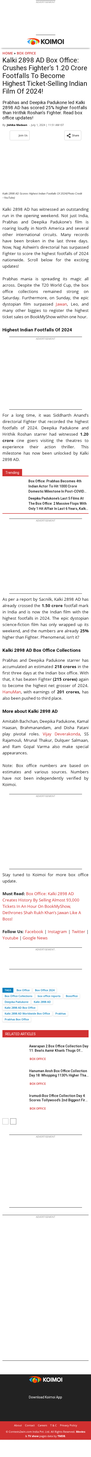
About (18, 1425)
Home (7, 53)
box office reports (49, 996)
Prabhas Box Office (17, 1019)
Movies (80, 1431)
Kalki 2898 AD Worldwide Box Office (27, 1013)
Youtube (10, 938)
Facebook (34, 931)
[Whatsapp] (22, 981)
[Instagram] (39, 1389)
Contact (30, 1425)
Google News (35, 938)
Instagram (57, 931)
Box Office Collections (18, 996)
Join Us (23, 135)
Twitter (78, 931)
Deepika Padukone (16, 1002)
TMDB (61, 1436)
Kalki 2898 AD (42, 1002)
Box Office (26, 53)
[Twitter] (14, 981)
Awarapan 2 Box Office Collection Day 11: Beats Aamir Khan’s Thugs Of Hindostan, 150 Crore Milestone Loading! (58, 1048)
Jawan (61, 304)
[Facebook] (6, 981)
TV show (33, 1436)
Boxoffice (72, 996)
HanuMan (11, 692)
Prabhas (60, 1013)
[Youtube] (59, 1389)
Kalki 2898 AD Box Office (20, 1007)
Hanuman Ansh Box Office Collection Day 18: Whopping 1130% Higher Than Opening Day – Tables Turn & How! (58, 1073)
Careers (42, 1425)
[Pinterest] (46, 1389)
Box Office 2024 (45, 990)
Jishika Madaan (17, 125)
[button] (72, 135)
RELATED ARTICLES (20, 1034)
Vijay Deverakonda (61, 734)
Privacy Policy (68, 1425)
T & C (53, 1425)
